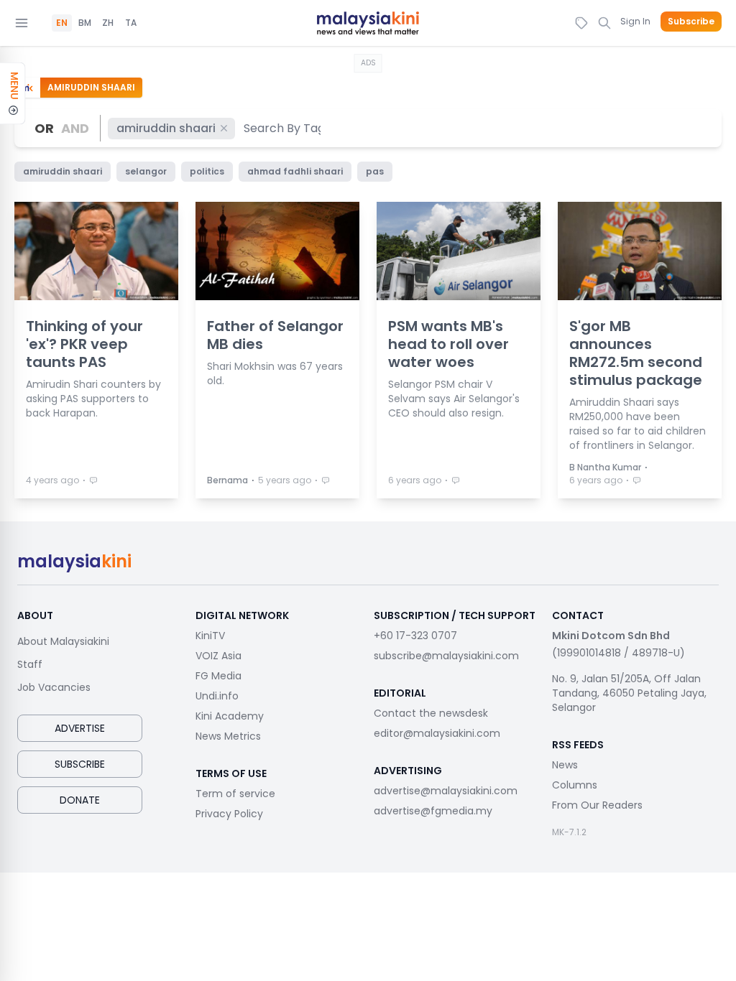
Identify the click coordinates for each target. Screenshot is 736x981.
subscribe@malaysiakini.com (446, 655)
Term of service (235, 793)
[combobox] (282, 128)
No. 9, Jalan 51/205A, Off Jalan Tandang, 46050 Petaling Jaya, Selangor (629, 693)
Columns (574, 785)
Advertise (80, 728)
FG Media (219, 676)
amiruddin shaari (166, 128)
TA (131, 23)
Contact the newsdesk (431, 713)
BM (84, 23)
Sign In (635, 21)
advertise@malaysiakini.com (446, 791)
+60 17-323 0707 (415, 635)
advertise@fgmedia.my (433, 811)
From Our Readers (597, 805)
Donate (80, 800)
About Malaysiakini (63, 641)
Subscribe (691, 21)
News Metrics (228, 736)
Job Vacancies (54, 687)
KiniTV (210, 635)
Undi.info (217, 696)
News (565, 765)
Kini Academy (230, 716)
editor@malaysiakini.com (437, 733)
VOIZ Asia (219, 655)
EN (62, 23)
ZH (108, 23)
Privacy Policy (229, 813)
